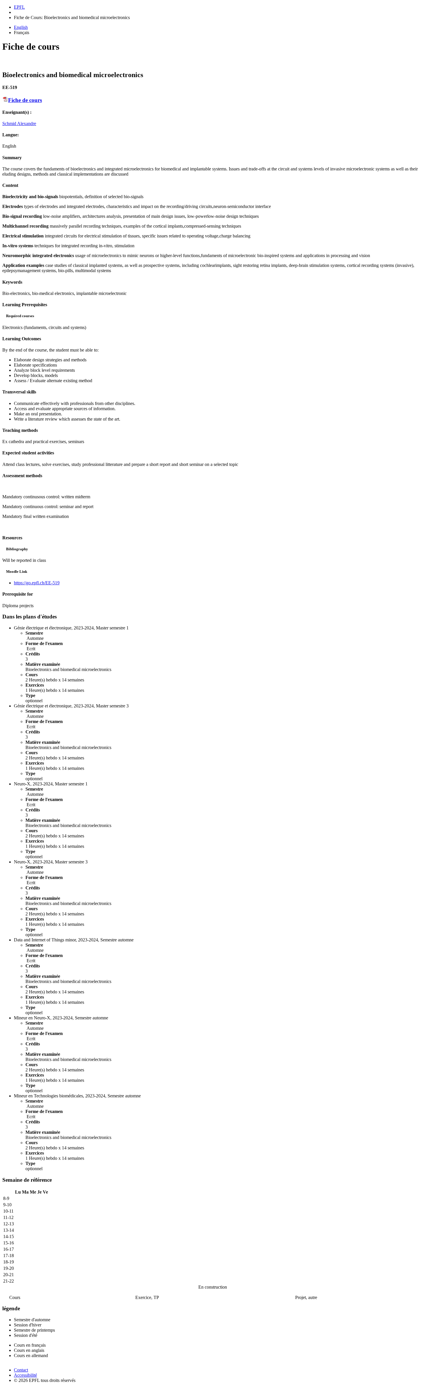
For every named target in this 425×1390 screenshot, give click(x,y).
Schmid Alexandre (19, 123)
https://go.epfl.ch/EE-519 (37, 582)
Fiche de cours (25, 100)
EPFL (19, 7)
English (21, 27)
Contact (21, 1369)
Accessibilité (25, 1375)
